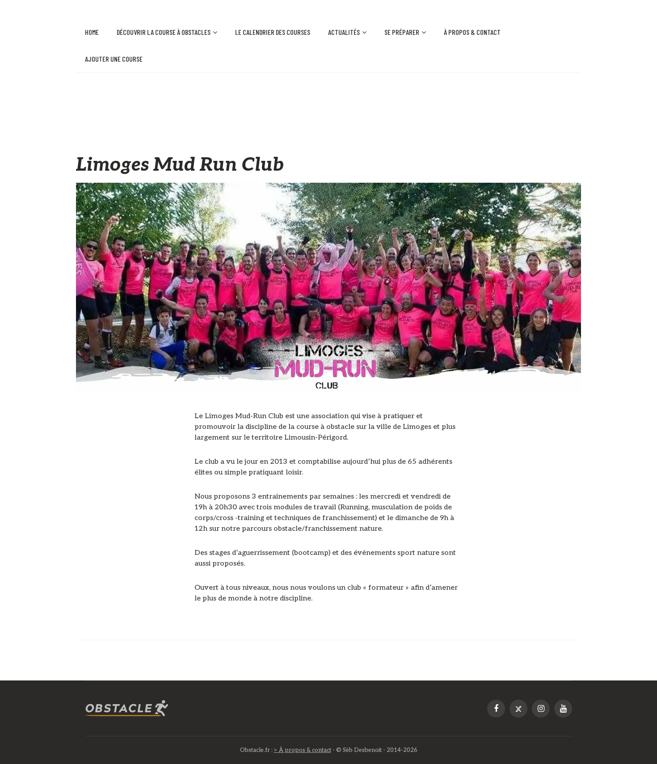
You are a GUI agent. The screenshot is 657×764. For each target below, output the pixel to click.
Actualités (344, 32)
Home (92, 32)
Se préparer (401, 32)
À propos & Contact (472, 32)
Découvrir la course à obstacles (164, 32)
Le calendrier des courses (272, 32)
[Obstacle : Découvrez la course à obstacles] (127, 708)
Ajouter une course (114, 59)
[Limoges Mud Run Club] (328, 288)
